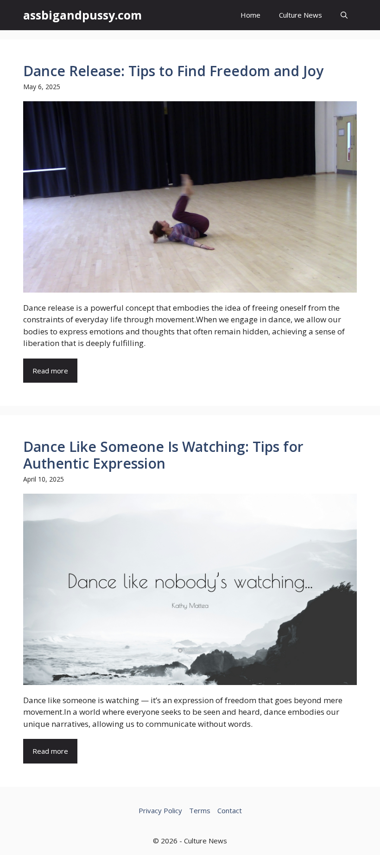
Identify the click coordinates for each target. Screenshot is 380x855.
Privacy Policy (160, 810)
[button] (344, 15)
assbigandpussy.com (82, 15)
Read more (50, 370)
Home (250, 15)
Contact (229, 810)
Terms (199, 810)
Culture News (300, 15)
